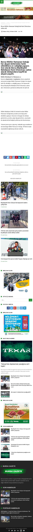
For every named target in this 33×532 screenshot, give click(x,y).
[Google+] (14, 308)
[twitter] (7, 157)
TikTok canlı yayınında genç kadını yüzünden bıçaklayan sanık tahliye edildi (15, 231)
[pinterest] (16, 157)
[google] (10, 157)
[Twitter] (11, 308)
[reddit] (13, 157)
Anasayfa (3, 22)
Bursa (8, 22)
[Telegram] (24, 308)
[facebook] (5, 157)
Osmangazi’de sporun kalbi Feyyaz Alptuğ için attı (16, 259)
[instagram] (21, 308)
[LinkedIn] (18, 308)
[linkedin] (19, 157)
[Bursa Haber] (16, 1)
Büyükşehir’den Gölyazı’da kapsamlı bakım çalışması (14, 203)
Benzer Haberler (15, 178)
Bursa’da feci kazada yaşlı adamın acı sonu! (16, 164)
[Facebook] (8, 308)
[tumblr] (22, 157)
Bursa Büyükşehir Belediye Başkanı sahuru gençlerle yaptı (16, 171)
